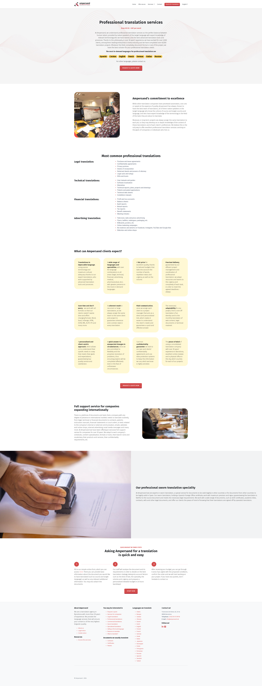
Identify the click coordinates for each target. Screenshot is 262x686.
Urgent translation (112, 616)
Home (134, 4)
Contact (159, 4)
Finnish (139, 629)
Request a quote (112, 612)
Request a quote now (131, 385)
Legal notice (82, 630)
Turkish (139, 661)
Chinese (139, 619)
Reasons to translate (113, 631)
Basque (139, 614)
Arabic (139, 612)
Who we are (141, 4)
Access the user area (84, 640)
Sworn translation (112, 624)
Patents (109, 645)
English (122, 56)
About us (81, 628)
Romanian (140, 651)
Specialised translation (114, 626)
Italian (149, 56)
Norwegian (140, 643)
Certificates (110, 643)
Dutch (138, 624)
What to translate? (112, 634)
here (81, 572)
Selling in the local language (115, 629)
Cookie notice (82, 633)
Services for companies (114, 614)
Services (150, 4)
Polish (138, 646)
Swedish (139, 658)
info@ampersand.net (172, 619)
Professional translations (114, 619)
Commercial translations (114, 621)
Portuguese (140, 648)
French (131, 56)
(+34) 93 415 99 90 (174, 616)
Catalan (113, 56)
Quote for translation (172, 4)
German (140, 56)
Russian (158, 56)
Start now (131, 591)
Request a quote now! (131, 68)
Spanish (103, 56)
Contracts (110, 640)
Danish (139, 621)
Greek (138, 636)
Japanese (139, 641)
